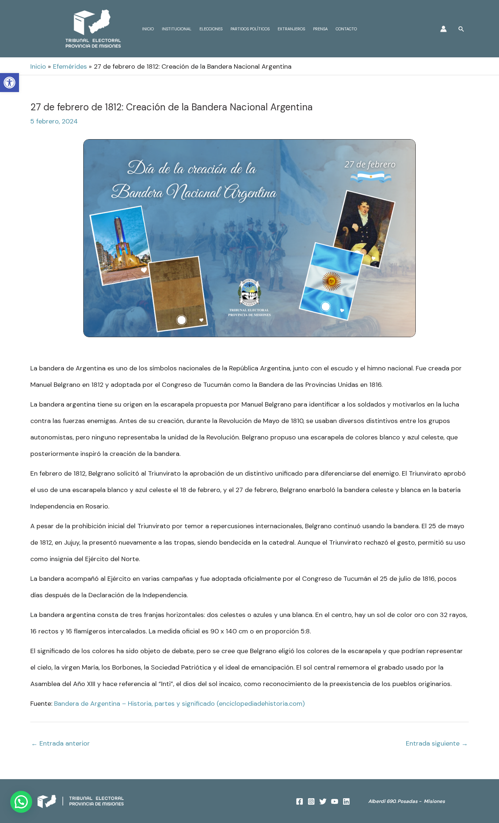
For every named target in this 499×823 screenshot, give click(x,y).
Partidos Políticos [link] (250, 28)
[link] (9, 82)
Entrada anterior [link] (60, 743)
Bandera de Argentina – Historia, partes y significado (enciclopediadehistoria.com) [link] (179, 703)
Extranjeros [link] (291, 28)
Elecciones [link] (210, 28)
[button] (21, 802)
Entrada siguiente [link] (437, 743)
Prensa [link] (320, 28)
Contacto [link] (346, 28)
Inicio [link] (148, 28)
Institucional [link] (176, 28)
